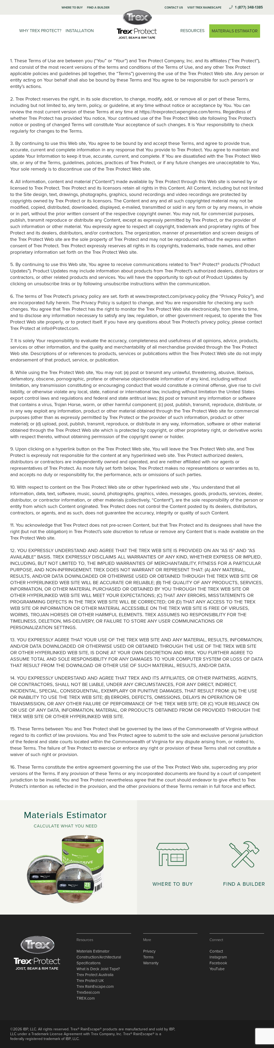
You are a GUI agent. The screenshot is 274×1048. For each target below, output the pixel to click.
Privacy (149, 951)
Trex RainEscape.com (95, 986)
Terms (148, 957)
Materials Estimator (93, 951)
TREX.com (86, 998)
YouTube (217, 968)
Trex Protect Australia (95, 974)
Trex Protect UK (90, 980)
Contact (216, 951)
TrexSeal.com (88, 992)
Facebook (218, 963)
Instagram (218, 957)
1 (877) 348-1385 (249, 7)
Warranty (150, 963)
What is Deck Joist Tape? (98, 968)
